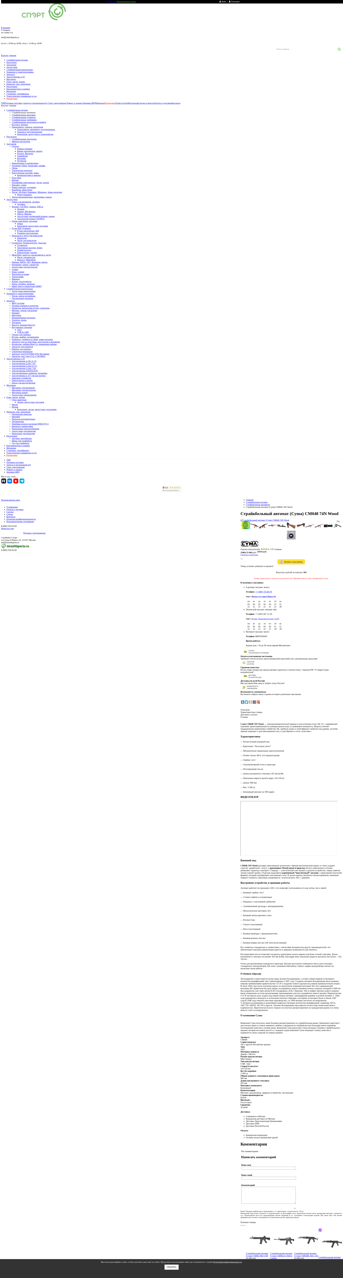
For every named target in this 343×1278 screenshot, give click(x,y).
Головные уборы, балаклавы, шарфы (28, 166)
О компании (111, 2)
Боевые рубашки (24, 149)
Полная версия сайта (126, 2)
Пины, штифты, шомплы (23, 284)
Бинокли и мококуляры (22, 426)
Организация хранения (22, 298)
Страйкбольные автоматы (24, 112)
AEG (19, 330)
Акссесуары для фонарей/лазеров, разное (36, 216)
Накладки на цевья (20, 274)
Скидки (10, 512)
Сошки (15, 269)
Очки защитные (19, 400)
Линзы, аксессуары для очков (30, 402)
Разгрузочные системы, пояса (25, 173)
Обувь (14, 168)
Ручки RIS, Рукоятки (21, 228)
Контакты (175, 103)
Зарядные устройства (21, 378)
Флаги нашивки (24, 194)
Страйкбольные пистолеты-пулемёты (29, 122)
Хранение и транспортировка (20, 72)
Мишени (16, 279)
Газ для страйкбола (20, 443)
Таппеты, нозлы (19, 320)
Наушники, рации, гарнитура (25, 264)
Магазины (11, 79)
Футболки (21, 161)
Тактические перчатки (22, 170)
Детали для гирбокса (21, 334)
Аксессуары (11, 67)
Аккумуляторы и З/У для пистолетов (28, 376)
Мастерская (133, 103)
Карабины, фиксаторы (22, 190)
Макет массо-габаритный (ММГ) (27, 286)
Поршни (16, 313)
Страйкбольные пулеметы (24, 117)
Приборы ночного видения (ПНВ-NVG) (30, 424)
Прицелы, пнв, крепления (18, 84)
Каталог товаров (8, 55)
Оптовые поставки (14, 103)
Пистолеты (11, 62)
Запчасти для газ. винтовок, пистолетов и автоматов (36, 342)
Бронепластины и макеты (29, 175)
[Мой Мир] (254, 702)
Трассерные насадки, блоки (29, 248)
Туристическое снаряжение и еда (21, 96)
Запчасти (10, 74)
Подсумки (16, 178)
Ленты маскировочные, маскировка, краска (32, 197)
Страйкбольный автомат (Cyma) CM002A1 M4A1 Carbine (281, 1255)
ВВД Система (18, 303)
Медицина (11, 91)
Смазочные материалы (22, 351)
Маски (15, 404)
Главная (249, 500)
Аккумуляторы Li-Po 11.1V (24, 361)
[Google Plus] (258, 702)
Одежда (15, 146)
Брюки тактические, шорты (29, 151)
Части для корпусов (26, 257)
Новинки (100, 103)
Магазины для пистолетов (24, 390)
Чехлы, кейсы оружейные (23, 296)
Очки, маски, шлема (15, 82)
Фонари (20, 209)
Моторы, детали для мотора (24, 310)
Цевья (20, 223)
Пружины (16, 322)
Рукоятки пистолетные (27, 233)
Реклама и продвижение (34, 533)
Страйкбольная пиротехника (19, 70)
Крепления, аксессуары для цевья (32, 226)
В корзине (5, 28)
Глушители (22, 245)
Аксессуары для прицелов (24, 431)
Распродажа (11, 98)
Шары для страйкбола (22, 441)
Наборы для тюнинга (21, 349)
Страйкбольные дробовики (24, 120)
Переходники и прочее (22, 380)
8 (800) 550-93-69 (15, 40)
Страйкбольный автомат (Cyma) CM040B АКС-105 (306, 1254)
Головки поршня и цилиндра (25, 306)
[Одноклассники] (250, 702)
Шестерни (16, 315)
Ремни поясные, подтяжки (24, 187)
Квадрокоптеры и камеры (18, 89)
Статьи (9, 514)
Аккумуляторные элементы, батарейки (29, 373)
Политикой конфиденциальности (227, 1262)
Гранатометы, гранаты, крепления (27, 127)
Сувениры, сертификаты (17, 94)
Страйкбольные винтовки (24, 115)
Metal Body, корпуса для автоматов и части (31, 255)
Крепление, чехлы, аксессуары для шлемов (37, 409)
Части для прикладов (26, 240)
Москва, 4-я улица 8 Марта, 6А (263, 596)
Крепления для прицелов (23, 433)
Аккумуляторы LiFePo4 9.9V (25, 371)
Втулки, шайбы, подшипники (25, 337)
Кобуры (15, 180)
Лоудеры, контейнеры (22, 438)
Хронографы (18, 277)
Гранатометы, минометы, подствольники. (36, 129)
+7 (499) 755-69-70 (263, 592)
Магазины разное (20, 392)
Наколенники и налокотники (25, 163)
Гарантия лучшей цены (249, 555)
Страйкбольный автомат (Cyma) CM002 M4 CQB (257, 1254)
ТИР (3, 103)
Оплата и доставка (162, 103)
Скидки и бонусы (146, 103)
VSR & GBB (23, 332)
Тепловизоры (18, 421)
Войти (224, 1)
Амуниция (11, 65)
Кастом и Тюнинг (20, 124)
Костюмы (21, 158)
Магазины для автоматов (23, 388)
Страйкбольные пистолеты (24, 139)
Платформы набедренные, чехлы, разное (30, 182)
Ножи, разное (18, 272)
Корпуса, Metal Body (26, 260)
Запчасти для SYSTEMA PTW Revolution (30, 354)
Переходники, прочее (27, 252)
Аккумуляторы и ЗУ (15, 77)
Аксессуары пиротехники (24, 291)
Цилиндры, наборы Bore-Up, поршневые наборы (34, 344)
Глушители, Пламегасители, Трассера (29, 243)
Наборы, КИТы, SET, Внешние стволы (29, 262)
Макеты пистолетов (21, 141)
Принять (171, 1267)
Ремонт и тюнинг (75, 103)
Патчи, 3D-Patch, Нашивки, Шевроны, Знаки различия (37, 192)
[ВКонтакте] (242, 702)
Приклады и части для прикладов (27, 236)
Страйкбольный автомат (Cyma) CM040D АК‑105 (329, 1258)
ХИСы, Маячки (24, 214)
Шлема (15, 407)
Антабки (21, 204)
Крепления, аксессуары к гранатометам (35, 134)
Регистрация (235, 1)
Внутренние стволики (22, 327)
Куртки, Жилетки (25, 153)
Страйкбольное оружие (17, 60)
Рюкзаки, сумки (19, 185)
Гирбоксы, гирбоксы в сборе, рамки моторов (32, 339)
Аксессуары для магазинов (24, 395)
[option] (258, 1247)
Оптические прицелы (22, 414)
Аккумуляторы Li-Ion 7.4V (24, 368)
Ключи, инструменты (21, 281)
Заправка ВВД (89, 103)
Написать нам (7, 528)
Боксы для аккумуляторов (23, 383)
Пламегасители (24, 250)
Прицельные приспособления (25, 429)
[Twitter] (246, 702)
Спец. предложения (57, 103)
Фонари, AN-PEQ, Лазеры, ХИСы (27, 207)
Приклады (22, 238)
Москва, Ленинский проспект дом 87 (265, 619)
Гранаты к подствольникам (29, 132)
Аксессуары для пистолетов (24, 267)
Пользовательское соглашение (20, 521)
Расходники (11, 86)
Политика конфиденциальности (21, 519)
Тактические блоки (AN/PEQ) (31, 219)
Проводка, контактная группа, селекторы (31, 308)
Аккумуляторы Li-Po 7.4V (24, 363)
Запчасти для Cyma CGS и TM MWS (28, 356)
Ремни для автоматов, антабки (26, 202)
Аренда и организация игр (35, 103)
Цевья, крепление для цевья (24, 221)
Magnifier (16, 417)
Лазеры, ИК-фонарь (26, 211)
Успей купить (121, 103)
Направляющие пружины (23, 318)
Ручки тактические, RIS (28, 231)
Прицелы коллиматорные (23, 419)
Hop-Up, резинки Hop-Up (23, 325)
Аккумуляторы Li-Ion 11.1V (24, 366)
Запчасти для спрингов (22, 347)
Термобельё (22, 156)
